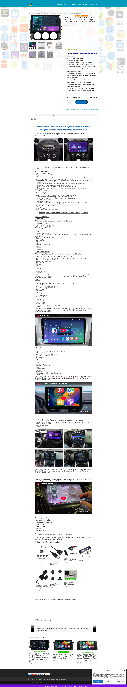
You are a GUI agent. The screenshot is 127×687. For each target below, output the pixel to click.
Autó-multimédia (37, 13)
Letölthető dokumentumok (73, 1)
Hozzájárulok (98, 681)
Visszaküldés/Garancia (88, 1)
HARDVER (81, 54)
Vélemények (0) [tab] (53, 115)
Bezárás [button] (86, 686)
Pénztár (79, 4)
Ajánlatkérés (67, 4)
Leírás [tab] (31, 115)
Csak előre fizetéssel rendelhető (71, 109)
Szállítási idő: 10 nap (71, 111)
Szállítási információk (63, 1)
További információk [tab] (41, 115)
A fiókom (81, 1)
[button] (124, 670)
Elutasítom (109, 681)
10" (81, 107)
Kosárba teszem (81, 102)
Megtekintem (120, 681)
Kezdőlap (31, 13)
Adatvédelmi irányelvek (37, 679)
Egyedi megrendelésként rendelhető (86, 109)
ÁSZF (29, 679)
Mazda (91, 107)
